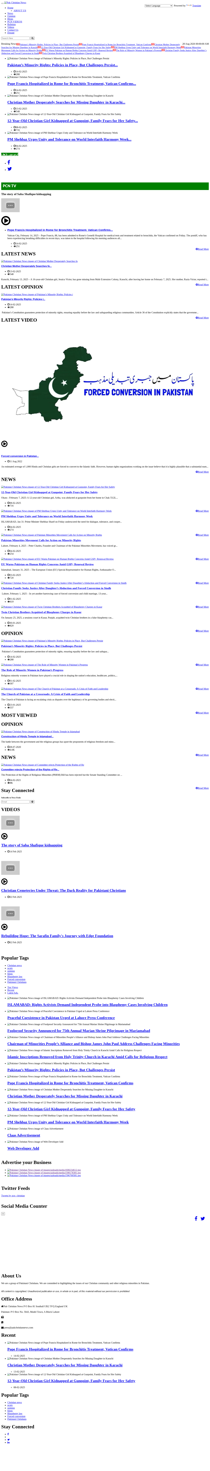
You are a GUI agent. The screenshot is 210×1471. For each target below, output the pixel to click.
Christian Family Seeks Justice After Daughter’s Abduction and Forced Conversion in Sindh (56, 588)
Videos (10, 27)
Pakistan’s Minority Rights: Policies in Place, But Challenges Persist (49, 44)
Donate (10, 32)
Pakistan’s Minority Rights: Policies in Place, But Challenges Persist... (62, 65)
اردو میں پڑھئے (9, 154)
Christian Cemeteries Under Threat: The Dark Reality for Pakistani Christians (63, 890)
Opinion (11, 16)
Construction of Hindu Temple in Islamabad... (27, 736)
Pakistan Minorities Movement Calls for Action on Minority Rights (41, 540)
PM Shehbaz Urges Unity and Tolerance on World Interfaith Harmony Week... (69, 139)
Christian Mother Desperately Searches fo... (26, 266)
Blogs (10, 19)
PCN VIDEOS (14, 21)
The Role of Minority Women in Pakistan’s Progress (139, 50)
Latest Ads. (12, 993)
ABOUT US (20, 10)
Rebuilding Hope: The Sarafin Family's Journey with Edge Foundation (57, 936)
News (10, 13)
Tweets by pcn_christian (13, 1195)
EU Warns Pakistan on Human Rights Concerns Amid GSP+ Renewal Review (79, 50)
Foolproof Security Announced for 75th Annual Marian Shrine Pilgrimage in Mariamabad (78, 1031)
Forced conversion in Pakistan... (20, 456)
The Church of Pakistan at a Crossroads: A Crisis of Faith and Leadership (45, 694)
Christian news (14, 965)
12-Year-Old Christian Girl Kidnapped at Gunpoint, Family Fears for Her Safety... (72, 121)
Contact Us (12, 30)
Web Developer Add (23, 1148)
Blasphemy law (14, 976)
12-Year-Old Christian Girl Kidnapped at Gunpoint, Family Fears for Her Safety (76, 47)
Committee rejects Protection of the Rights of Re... (30, 769)
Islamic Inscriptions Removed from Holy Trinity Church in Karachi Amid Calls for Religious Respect (87, 1057)
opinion (11, 971)
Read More (203, 249)
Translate (196, 5)
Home (10, 7)
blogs (10, 973)
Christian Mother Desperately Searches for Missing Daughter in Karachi (65, 1096)
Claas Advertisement (23, 1135)
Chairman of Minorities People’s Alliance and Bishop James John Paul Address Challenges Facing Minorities (93, 1044)
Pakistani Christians (16, 982)
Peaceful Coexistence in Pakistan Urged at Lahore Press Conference (61, 1018)
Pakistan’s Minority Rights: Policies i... (23, 299)
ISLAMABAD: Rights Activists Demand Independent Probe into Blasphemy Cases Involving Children (87, 1005)
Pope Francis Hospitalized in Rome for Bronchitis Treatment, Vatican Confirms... (71, 84)
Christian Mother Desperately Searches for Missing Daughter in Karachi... (66, 102)
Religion (11, 24)
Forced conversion (16, 979)
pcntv (10, 968)
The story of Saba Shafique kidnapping (31, 845)
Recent (10, 990)
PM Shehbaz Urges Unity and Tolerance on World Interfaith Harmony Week (147, 47)
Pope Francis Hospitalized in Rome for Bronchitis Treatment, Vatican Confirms (116, 44)
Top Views (12, 987)
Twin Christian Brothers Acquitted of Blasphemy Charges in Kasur (71, 53)
